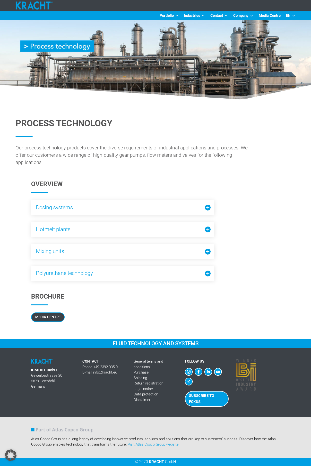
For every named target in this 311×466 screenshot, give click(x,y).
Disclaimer (142, 400)
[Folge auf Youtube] (218, 372)
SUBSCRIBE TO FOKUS (201, 398)
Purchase (141, 372)
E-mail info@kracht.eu (99, 372)
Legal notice (143, 389)
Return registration (148, 383)
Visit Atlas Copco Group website (153, 444)
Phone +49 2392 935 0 (100, 367)
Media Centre (270, 16)
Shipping (140, 378)
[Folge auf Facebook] (198, 372)
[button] (10, 455)
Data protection (146, 394)
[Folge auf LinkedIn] (208, 372)
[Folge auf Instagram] (189, 372)
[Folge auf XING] (189, 381)
